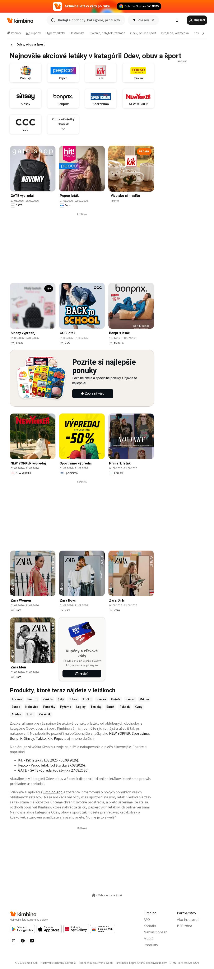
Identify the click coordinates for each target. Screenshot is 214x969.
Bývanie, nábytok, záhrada (107, 33)
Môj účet (199, 20)
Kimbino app (52, 792)
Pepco (59, 738)
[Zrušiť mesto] (153, 20)
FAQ (147, 919)
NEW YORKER (119, 733)
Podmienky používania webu (96, 963)
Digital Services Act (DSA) (184, 963)
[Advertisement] (85, 245)
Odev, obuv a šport (143, 33)
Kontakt (150, 926)
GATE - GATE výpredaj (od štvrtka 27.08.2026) (53, 770)
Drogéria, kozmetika (175, 33)
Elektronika (77, 33)
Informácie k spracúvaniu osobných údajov (141, 963)
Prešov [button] (143, 20)
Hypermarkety (55, 33)
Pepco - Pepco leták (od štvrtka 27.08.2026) (51, 765)
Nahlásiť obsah (155, 932)
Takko (41, 738)
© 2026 (26, 963)
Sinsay (29, 738)
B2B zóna (184, 926)
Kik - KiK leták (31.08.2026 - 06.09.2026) (48, 760)
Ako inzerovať (188, 919)
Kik (49, 738)
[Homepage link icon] (93, 895)
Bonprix (16, 738)
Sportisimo (140, 733)
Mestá (148, 938)
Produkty (151, 945)
